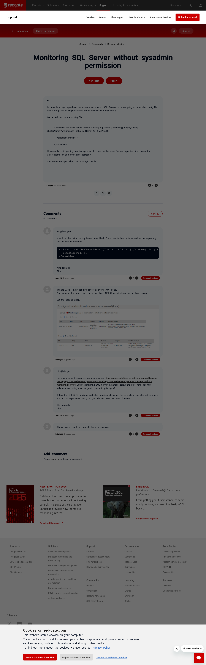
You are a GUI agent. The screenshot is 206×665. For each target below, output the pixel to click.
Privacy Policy (101, 647)
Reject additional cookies (76, 657)
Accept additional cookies (39, 657)
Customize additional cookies (111, 657)
